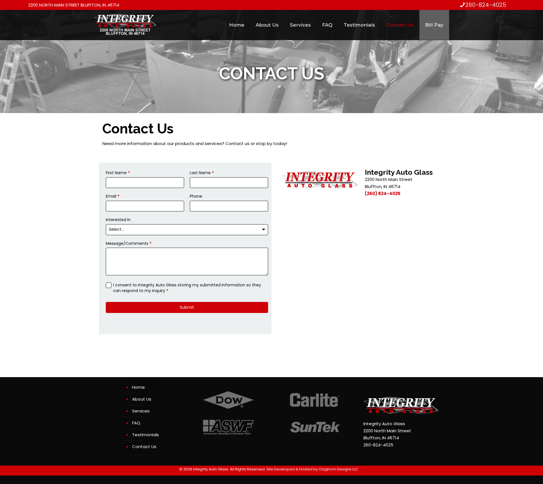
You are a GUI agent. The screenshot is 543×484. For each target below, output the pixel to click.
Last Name (202, 173)
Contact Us (144, 447)
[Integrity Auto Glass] (125, 25)
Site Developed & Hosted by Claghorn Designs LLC (312, 469)
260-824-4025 (485, 5)
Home (138, 387)
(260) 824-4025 (382, 193)
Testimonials (145, 435)
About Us (141, 399)
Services (141, 411)
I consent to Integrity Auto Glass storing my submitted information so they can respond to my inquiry (187, 287)
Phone (196, 196)
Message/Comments (128, 243)
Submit (187, 307)
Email (112, 196)
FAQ (136, 423)
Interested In (118, 219)
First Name (118, 173)
